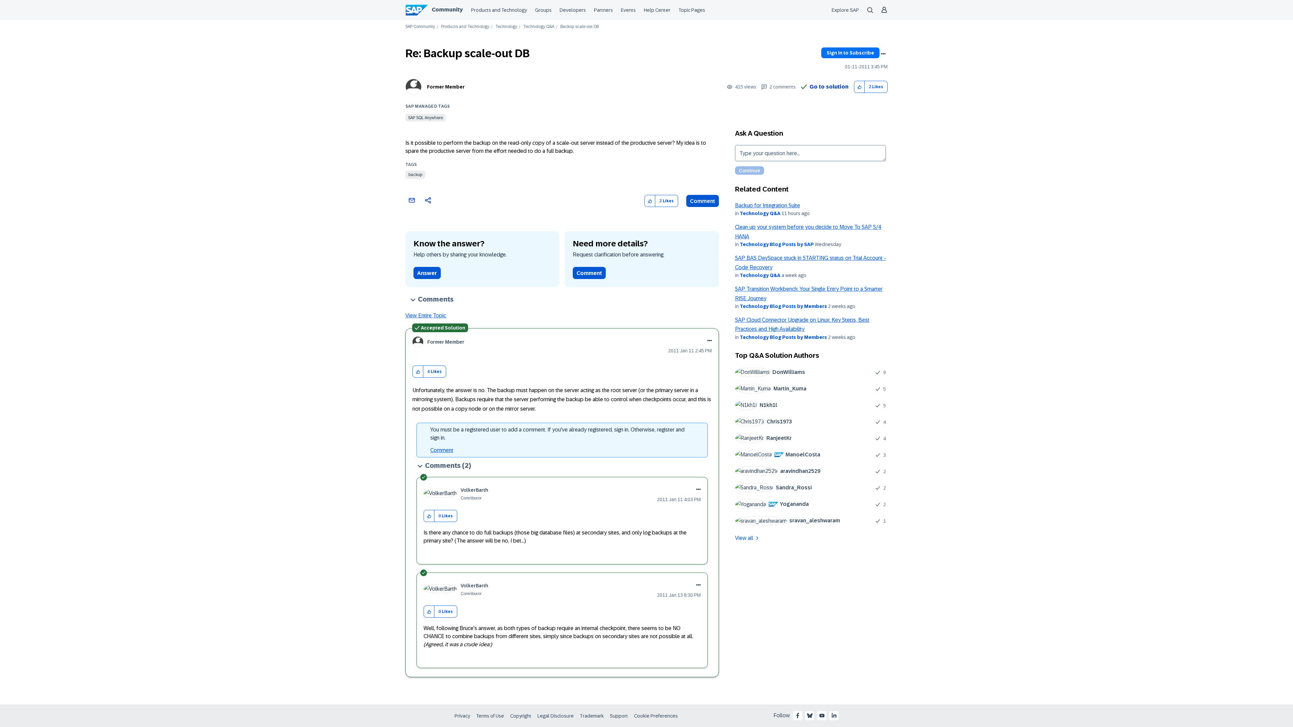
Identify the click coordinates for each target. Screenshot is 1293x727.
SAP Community (420, 27)
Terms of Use (490, 716)
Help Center (657, 10)
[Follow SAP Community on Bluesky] (810, 715)
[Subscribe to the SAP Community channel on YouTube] (822, 715)
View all (744, 538)
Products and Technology (499, 10)
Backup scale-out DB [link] (579, 27)
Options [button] (883, 54)
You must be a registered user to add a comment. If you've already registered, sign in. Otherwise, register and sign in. (557, 434)
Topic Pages (691, 10)
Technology (506, 27)
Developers (573, 10)
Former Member (446, 87)
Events (628, 10)
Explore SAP (845, 10)
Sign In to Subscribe (850, 53)
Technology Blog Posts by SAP (777, 244)
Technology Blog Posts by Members (783, 306)
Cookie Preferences (656, 716)
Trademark (592, 716)
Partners (603, 10)
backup (415, 174)
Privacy (462, 716)
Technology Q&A (538, 27)
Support (619, 716)
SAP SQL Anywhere (425, 117)
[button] (859, 87)
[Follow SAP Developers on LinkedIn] (834, 715)
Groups (543, 10)
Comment (702, 201)
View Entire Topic (425, 315)
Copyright (520, 716)
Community (447, 9)
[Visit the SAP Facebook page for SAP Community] (797, 715)
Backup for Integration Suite (767, 205)
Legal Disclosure (555, 716)
